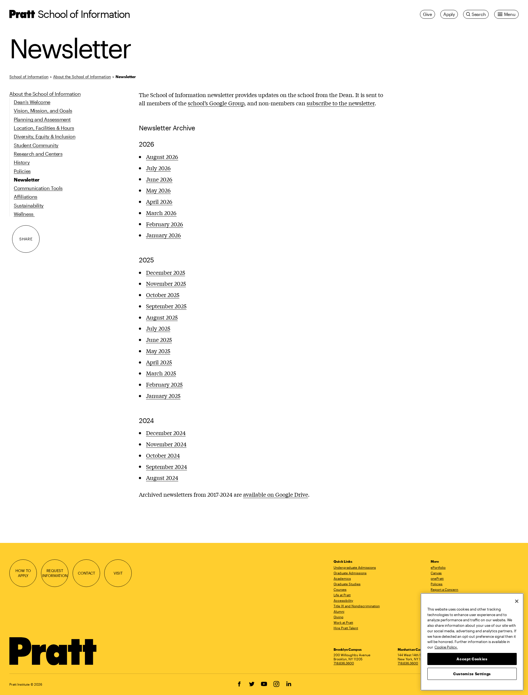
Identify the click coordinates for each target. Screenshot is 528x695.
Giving (338, 617)
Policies (436, 584)
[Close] (517, 601)
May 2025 (158, 351)
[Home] (53, 651)
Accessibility (343, 600)
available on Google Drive (275, 494)
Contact (86, 573)
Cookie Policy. (446, 647)
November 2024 (166, 444)
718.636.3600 (344, 663)
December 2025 (165, 272)
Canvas (436, 573)
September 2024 (166, 466)
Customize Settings (472, 673)
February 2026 (164, 224)
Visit (118, 573)
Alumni (339, 611)
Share (25, 239)
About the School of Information (82, 76)
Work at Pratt (343, 622)
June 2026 (159, 179)
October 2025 (162, 294)
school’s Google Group (216, 103)
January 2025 (163, 395)
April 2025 (159, 362)
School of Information (84, 14)
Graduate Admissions (350, 573)
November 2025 (166, 283)
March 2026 (161, 212)
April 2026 (159, 201)
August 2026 (162, 156)
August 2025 (162, 317)
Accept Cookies (472, 658)
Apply (449, 14)
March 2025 (161, 373)
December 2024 (166, 432)
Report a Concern (444, 589)
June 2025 (159, 339)
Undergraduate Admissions (355, 567)
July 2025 (158, 328)
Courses (340, 589)
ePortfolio (438, 567)
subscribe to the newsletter (341, 103)
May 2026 (158, 190)
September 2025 (166, 306)
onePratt (437, 578)
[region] (472, 642)
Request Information (55, 573)
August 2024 (162, 477)
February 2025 (164, 384)
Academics (342, 578)
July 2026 (158, 168)
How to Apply (23, 573)
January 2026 (163, 235)
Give (427, 14)
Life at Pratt (342, 595)
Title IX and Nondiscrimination (357, 606)
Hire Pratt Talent (346, 628)
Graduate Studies (347, 584)
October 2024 (163, 455)
